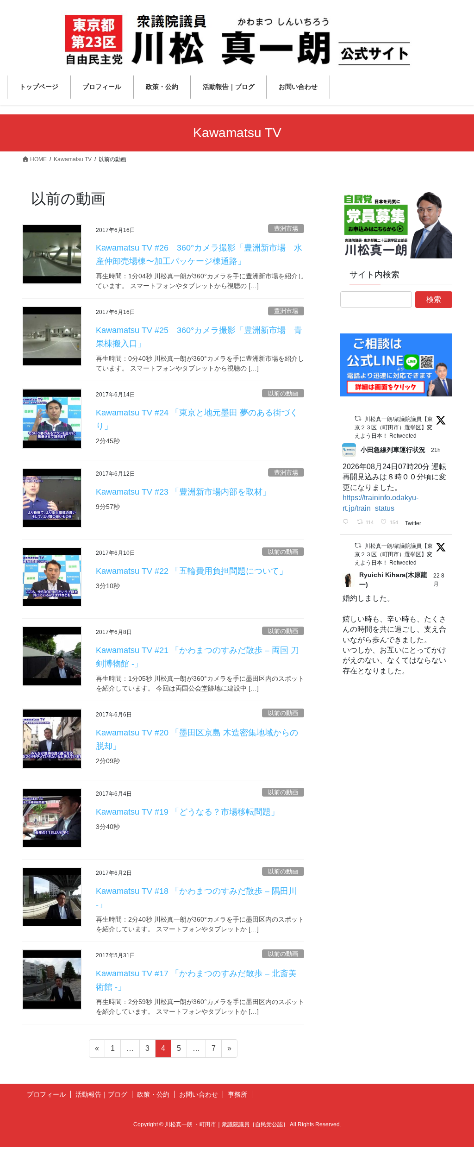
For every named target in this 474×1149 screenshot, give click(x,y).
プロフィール (46, 1094)
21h (436, 450)
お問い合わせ (198, 1094)
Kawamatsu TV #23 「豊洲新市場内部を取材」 (183, 491)
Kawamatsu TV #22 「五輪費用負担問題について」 (191, 571)
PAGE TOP (454, 1107)
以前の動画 (283, 393)
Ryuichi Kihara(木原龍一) (393, 579)
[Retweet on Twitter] (358, 418)
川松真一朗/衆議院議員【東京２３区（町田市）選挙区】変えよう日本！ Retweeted (394, 427)
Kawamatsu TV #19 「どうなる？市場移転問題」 (187, 811)
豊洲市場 (286, 228)
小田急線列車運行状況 (393, 449)
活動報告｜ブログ (101, 1094)
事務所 (237, 1094)
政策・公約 (153, 1094)
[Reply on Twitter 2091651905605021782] (347, 522)
